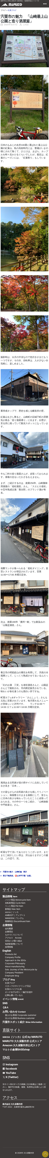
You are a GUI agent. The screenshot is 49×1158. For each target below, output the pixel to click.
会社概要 (10, 928)
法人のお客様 (20, 1018)
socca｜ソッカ (11, 912)
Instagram (11, 1064)
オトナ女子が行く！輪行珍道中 (19, 992)
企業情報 (7, 925)
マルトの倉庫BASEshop (16, 1049)
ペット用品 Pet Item (14, 906)
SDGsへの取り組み (13, 940)
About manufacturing (14, 966)
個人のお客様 (20, 1015)
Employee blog (12, 975)
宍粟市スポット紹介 (22, 1021)
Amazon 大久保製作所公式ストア (21, 1045)
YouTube (10, 1072)
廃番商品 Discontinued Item (17, 921)
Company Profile (12, 957)
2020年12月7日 (10, 24)
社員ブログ (12, 10)
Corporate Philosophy (15, 963)
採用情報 (9, 947)
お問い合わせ (14, 1011)
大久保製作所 (28, 1153)
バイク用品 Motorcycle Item (18, 900)
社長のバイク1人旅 (13, 989)
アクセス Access (13, 937)
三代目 (26, 24)
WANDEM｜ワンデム (14, 918)
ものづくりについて (14, 934)
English (7, 950)
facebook (11, 1068)
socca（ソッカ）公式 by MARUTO (22, 1036)
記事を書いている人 (14, 995)
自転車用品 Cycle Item (15, 903)
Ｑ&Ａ (6, 1007)
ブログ (9, 979)
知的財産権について (14, 944)
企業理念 (9, 931)
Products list (11, 954)
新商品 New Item (12, 909)
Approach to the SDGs (15, 960)
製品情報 (10, 896)
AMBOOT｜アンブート (15, 915)
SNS (5, 1003)
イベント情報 (13, 999)
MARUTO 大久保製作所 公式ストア (22, 1041)
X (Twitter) (11, 1077)
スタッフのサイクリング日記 (18, 986)
